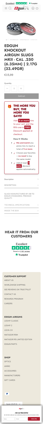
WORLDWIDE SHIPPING (14, 285)
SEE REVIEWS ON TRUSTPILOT (17, 289)
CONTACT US (10, 294)
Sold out (21, 96)
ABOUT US (8, 280)
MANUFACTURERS (12, 375)
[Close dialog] (40, 406)
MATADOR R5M (11, 335)
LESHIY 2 (8, 325)
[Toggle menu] (6, 8)
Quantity (7, 83)
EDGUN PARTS (10, 344)
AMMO (7, 366)
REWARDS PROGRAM (13, 299)
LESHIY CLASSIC (11, 321)
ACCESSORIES (10, 371)
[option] (21, 29)
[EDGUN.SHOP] (21, 8)
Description (9, 179)
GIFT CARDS (9, 380)
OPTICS (7, 361)
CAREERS (8, 303)
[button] (21, 185)
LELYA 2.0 (8, 330)
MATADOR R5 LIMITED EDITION (18, 339)
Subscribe (34, 419)
